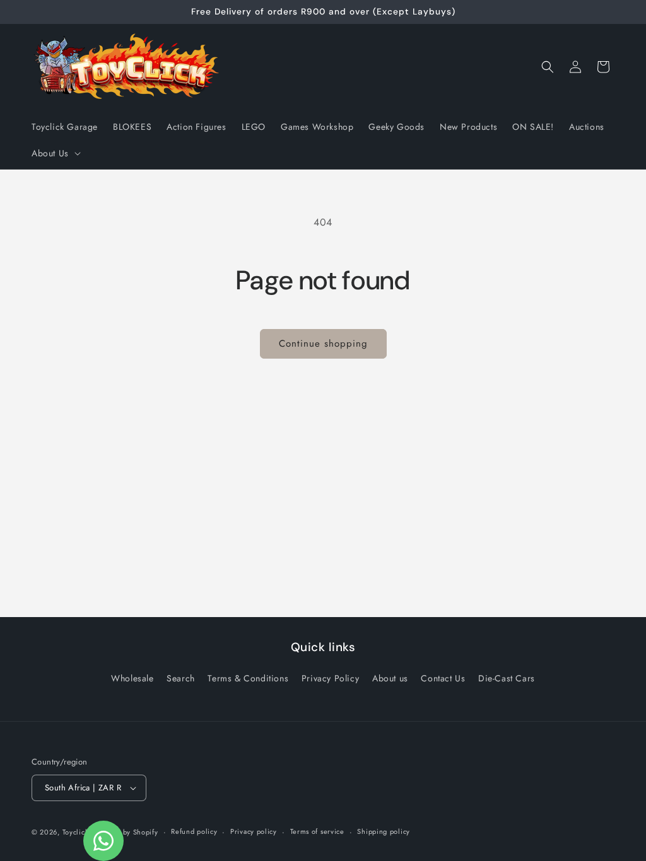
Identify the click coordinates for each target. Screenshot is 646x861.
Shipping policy (383, 831)
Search (181, 678)
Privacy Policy (330, 678)
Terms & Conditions (248, 678)
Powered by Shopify (124, 832)
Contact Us (443, 678)
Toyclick (75, 832)
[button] (55, 153)
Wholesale (132, 678)
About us (390, 678)
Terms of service (317, 831)
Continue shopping (323, 343)
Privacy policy (253, 831)
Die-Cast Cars (506, 678)
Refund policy (194, 831)
